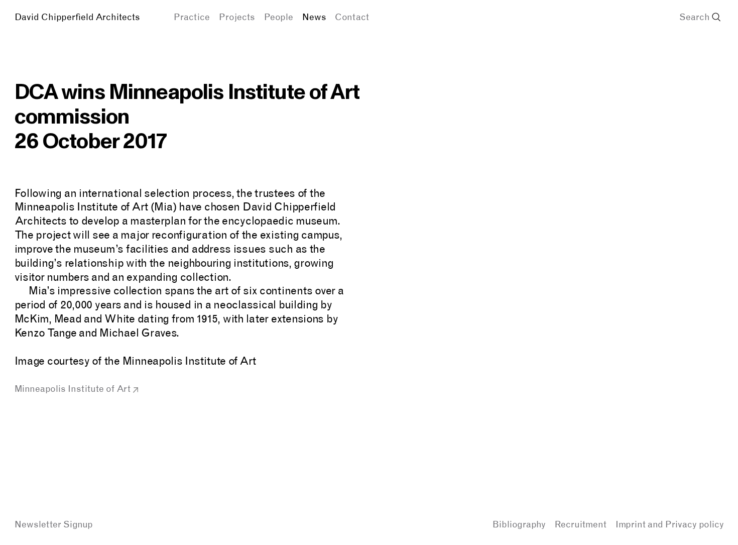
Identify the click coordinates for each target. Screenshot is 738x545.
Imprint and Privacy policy (670, 524)
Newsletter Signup (54, 524)
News (314, 17)
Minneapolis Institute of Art (73, 388)
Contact (352, 17)
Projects (237, 17)
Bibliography (519, 524)
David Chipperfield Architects (77, 17)
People (278, 17)
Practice (192, 17)
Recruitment (580, 524)
